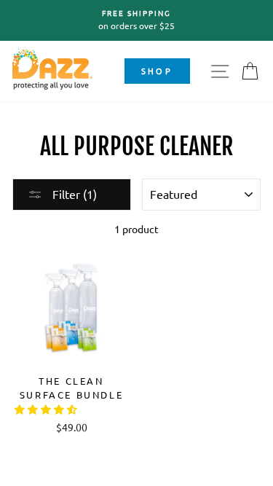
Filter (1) (73, 194)
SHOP (157, 71)
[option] (136, 20)
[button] (47, 408)
